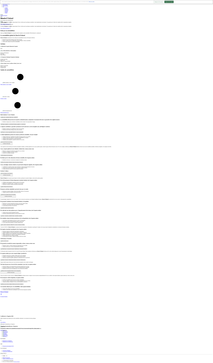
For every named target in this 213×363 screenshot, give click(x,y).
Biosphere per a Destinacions (8, 341)
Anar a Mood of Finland (5, 28)
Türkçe (6, 12)
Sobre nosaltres (5, 5)
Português (6, 9)
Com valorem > (3, 322)
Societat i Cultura (3, 98)
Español (6, 8)
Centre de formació (3, 15)
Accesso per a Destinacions (7, 351)
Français (6, 10)
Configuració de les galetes (158, 1)
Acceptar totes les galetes (169, 1)
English (6, 7)
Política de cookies (91, 1)
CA (3, 6)
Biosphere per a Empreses (7, 340)
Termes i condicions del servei (8, 358)
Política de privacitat (6, 357)
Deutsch (6, 11)
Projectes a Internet (17, 361)
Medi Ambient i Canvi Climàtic (5, 84)
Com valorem (5, 4)
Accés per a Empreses (6, 350)
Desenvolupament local (4, 112)
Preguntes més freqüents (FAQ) (8, 346)
